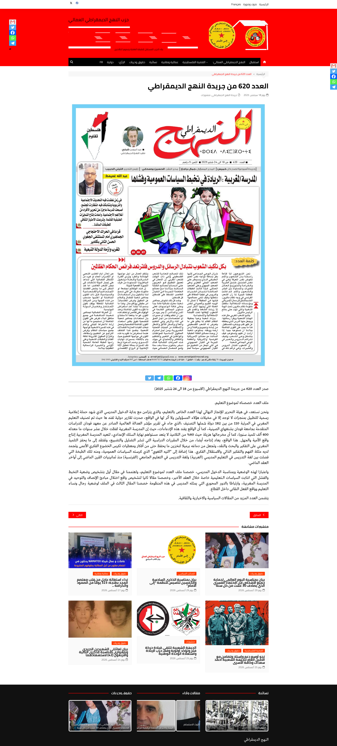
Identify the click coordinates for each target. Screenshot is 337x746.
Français (236, 4)
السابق (257, 515)
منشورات (205, 95)
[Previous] (144, 716)
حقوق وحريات (137, 62)
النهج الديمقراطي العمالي (229, 62)
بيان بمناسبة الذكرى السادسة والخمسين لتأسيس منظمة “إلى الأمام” (173, 582)
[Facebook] (12, 32)
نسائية (153, 62)
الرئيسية (264, 4)
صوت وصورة (250, 4)
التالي (79, 515)
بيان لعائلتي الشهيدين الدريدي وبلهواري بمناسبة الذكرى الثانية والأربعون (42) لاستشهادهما (103, 652)
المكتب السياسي (186, 574)
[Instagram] (187, 378)
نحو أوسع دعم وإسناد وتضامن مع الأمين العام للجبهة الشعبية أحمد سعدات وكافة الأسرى (239, 659)
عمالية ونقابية (169, 62)
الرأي (122, 62)
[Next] (261, 716)
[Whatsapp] (12, 38)
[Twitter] (12, 27)
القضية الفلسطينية (254, 651)
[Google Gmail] (12, 22)
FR (101, 62)
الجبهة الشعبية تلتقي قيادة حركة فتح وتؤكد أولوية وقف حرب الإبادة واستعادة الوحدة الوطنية (170, 650)
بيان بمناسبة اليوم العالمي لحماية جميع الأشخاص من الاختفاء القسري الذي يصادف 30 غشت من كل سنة (239, 582)
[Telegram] (12, 43)
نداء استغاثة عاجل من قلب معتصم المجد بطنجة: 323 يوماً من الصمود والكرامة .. (102, 582)
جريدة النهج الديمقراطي (224, 95)
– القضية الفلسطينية (195, 62)
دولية (110, 62)
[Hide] (10, 49)
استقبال (254, 62)
